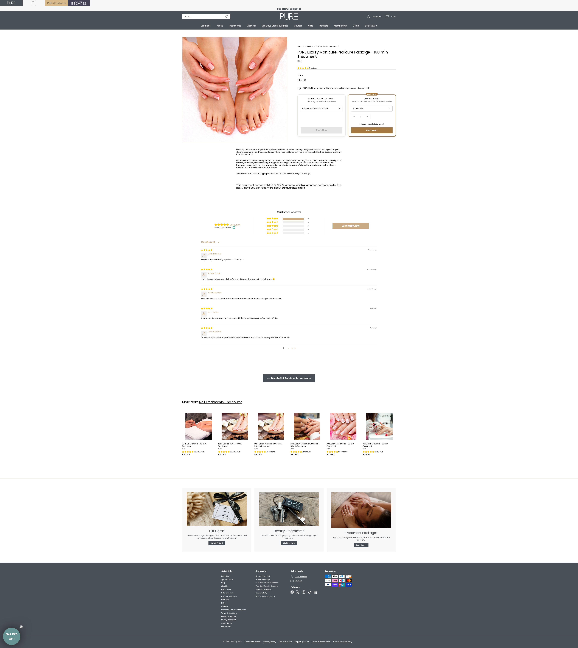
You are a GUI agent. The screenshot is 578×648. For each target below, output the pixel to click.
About (220, 25)
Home (299, 46)
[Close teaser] (21, 626)
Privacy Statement (228, 619)
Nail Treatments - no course (326, 46)
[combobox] (206, 16)
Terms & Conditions (229, 613)
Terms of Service (252, 641)
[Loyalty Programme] (289, 509)
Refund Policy (285, 641)
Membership (340, 25)
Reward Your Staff (263, 576)
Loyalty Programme (229, 596)
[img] (206, 250)
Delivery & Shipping (228, 616)
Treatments (235, 25)
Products (323, 25)
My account (226, 626)
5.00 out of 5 (235, 225)
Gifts (310, 25)
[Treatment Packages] (361, 510)
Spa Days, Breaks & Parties (275, 25)
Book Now (225, 576)
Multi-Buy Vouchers (263, 589)
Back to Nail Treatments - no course (291, 378)
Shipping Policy (302, 641)
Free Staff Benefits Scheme (266, 586)
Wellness (251, 25)
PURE (299, 61)
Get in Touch (226, 589)
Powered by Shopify (342, 641)
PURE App (225, 599)
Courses (298, 25)
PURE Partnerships (263, 579)
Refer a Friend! (227, 593)
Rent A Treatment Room (265, 596)
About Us (224, 586)
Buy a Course (361, 545)
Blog (223, 583)
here (302, 188)
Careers (224, 606)
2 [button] (288, 348)
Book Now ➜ (371, 25)
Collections (309, 46)
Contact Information (321, 641)
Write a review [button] (350, 226)
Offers (356, 25)
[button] (303, 68)
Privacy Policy (269, 641)
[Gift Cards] (217, 509)
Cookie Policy (226, 623)
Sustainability (261, 593)
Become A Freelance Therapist (233, 610)
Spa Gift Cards (227, 579)
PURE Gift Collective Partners (267, 583)
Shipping (362, 124)
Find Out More (289, 543)
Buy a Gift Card (217, 543)
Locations (206, 25)
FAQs (223, 603)
